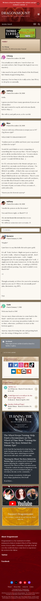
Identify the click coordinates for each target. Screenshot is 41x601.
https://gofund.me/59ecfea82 (18, 477)
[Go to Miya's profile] (3, 124)
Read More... (8, 481)
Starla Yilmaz (12, 406)
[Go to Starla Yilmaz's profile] (5, 405)
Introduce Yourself (20, 49)
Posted (16, 58)
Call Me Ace (12, 387)
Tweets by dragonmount (9, 558)
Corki (9, 305)
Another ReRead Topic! (16, 404)
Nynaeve (10, 236)
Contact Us (25, 587)
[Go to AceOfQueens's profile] (5, 387)
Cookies (31, 587)
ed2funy (10, 91)
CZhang (6, 47)
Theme (9, 587)
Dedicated (11, 400)
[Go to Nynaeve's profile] (3, 237)
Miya (8, 123)
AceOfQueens (12, 389)
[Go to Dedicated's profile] (5, 396)
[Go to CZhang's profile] (3, 57)
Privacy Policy (17, 587)
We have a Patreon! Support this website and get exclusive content (19, 4)
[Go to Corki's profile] (3, 306)
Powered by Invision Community (20, 590)
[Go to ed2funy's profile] (3, 92)
